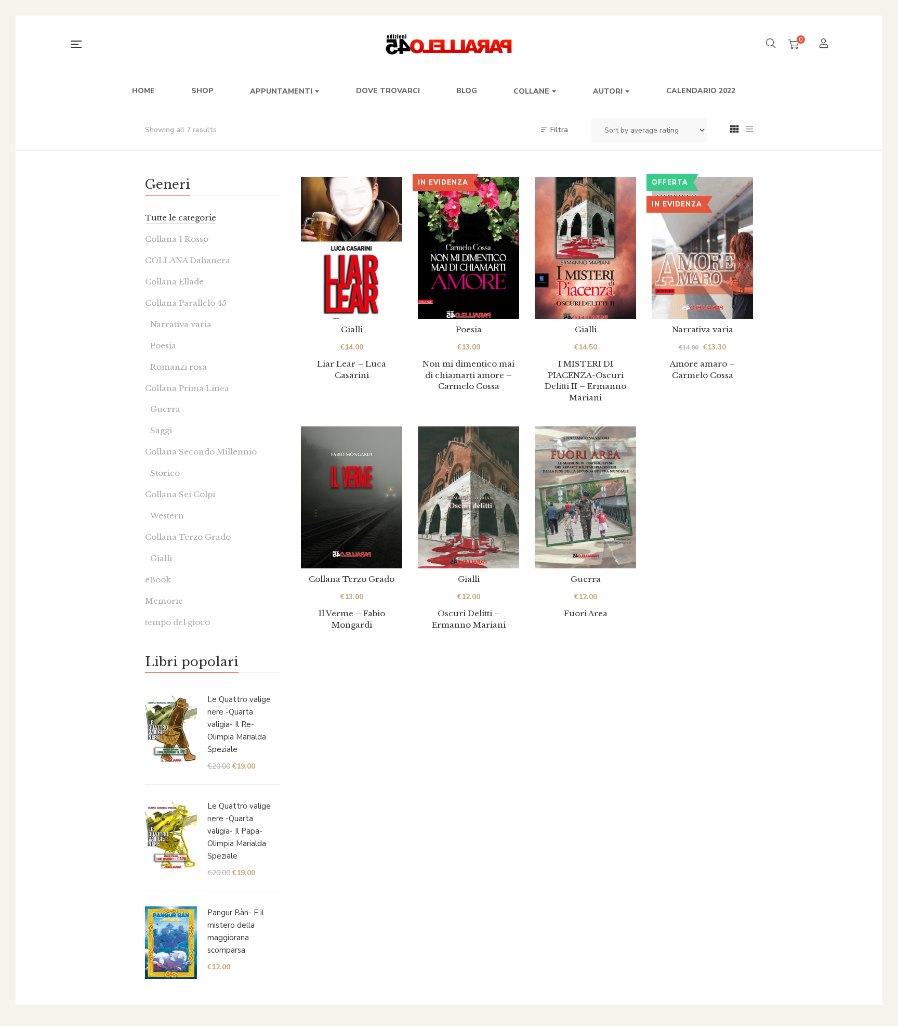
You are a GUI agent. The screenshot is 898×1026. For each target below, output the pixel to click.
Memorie (164, 601)
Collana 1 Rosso (176, 239)
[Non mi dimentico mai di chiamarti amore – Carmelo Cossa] (468, 248)
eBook (158, 580)
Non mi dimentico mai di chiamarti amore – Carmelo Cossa (468, 375)
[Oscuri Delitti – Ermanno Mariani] (468, 497)
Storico (165, 473)
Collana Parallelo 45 (186, 303)
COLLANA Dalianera (187, 260)
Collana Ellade (174, 282)
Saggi (161, 430)
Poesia (469, 329)
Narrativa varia (702, 329)
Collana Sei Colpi (180, 494)
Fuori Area (586, 613)
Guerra (586, 579)
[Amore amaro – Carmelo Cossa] (702, 248)
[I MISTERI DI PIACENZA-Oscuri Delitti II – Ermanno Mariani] (585, 248)
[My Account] (825, 44)
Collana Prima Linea (187, 388)
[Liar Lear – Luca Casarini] (351, 248)
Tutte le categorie (180, 218)
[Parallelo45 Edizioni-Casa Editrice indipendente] (449, 44)
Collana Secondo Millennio (201, 452)
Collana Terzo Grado (351, 579)
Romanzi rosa (178, 367)
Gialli (352, 329)
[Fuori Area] (585, 497)
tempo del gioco (177, 622)
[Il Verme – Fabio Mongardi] (351, 497)
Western (167, 516)
